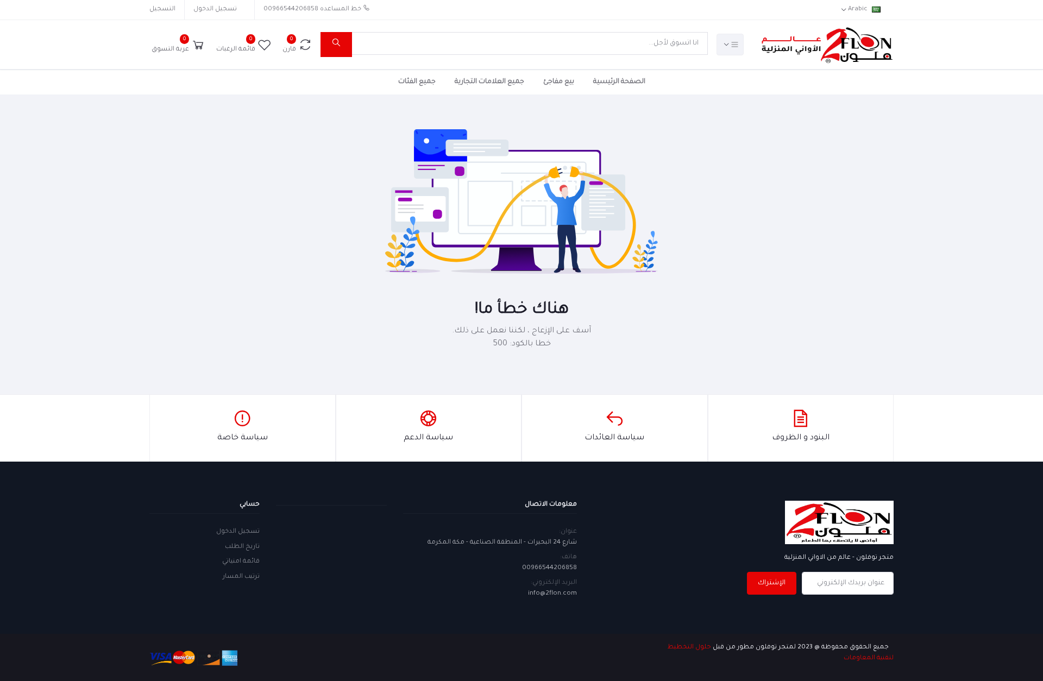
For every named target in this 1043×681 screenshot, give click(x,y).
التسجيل (162, 9)
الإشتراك (772, 583)
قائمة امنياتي (241, 561)
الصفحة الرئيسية (619, 82)
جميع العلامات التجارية (489, 82)
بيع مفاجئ (558, 82)
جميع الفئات (417, 82)
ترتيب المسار (241, 577)
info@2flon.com (552, 593)
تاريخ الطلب (242, 547)
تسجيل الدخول (215, 9)
